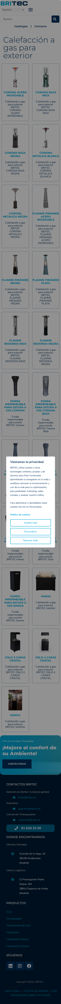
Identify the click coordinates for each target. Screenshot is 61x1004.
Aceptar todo (30, 522)
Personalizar (30, 531)
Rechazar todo (30, 540)
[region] (30, 502)
